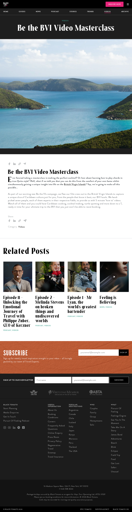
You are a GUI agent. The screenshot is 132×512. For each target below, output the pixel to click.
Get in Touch (9, 416)
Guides (22, 11)
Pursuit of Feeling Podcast (16, 420)
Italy (71, 426)
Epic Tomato (86, 509)
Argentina (73, 410)
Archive (125, 11)
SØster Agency (102, 509)
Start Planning (10, 408)
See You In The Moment (118, 421)
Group (93, 416)
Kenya (72, 434)
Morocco (73, 438)
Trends (90, 11)
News (38, 11)
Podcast (55, 11)
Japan (71, 430)
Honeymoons (96, 420)
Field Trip (115, 455)
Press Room (53, 437)
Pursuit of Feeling (116, 410)
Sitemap (52, 452)
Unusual (115, 471)
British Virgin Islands (75, 184)
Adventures (116, 438)
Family (93, 412)
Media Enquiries (11, 412)
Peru (71, 442)
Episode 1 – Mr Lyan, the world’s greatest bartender (82, 304)
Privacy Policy (55, 441)
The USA (73, 451)
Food (113, 459)
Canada (72, 414)
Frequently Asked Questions (56, 427)
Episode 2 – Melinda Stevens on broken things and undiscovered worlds (49, 309)
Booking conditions (53, 416)
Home (5, 11)
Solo (92, 424)
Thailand (73, 447)
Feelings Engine (118, 415)
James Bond (116, 434)
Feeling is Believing (108, 300)
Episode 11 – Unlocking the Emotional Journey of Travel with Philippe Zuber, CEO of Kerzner (17, 311)
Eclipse (114, 451)
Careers (51, 421)
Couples (94, 408)
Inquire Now (114, 4)
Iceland (72, 422)
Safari (114, 467)
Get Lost (115, 463)
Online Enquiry (55, 433)
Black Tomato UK (121, 509)
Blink (113, 447)
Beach (114, 442)
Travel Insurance (55, 456)
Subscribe (119, 380)
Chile (71, 418)
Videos (107, 11)
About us (52, 410)
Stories (73, 11)
